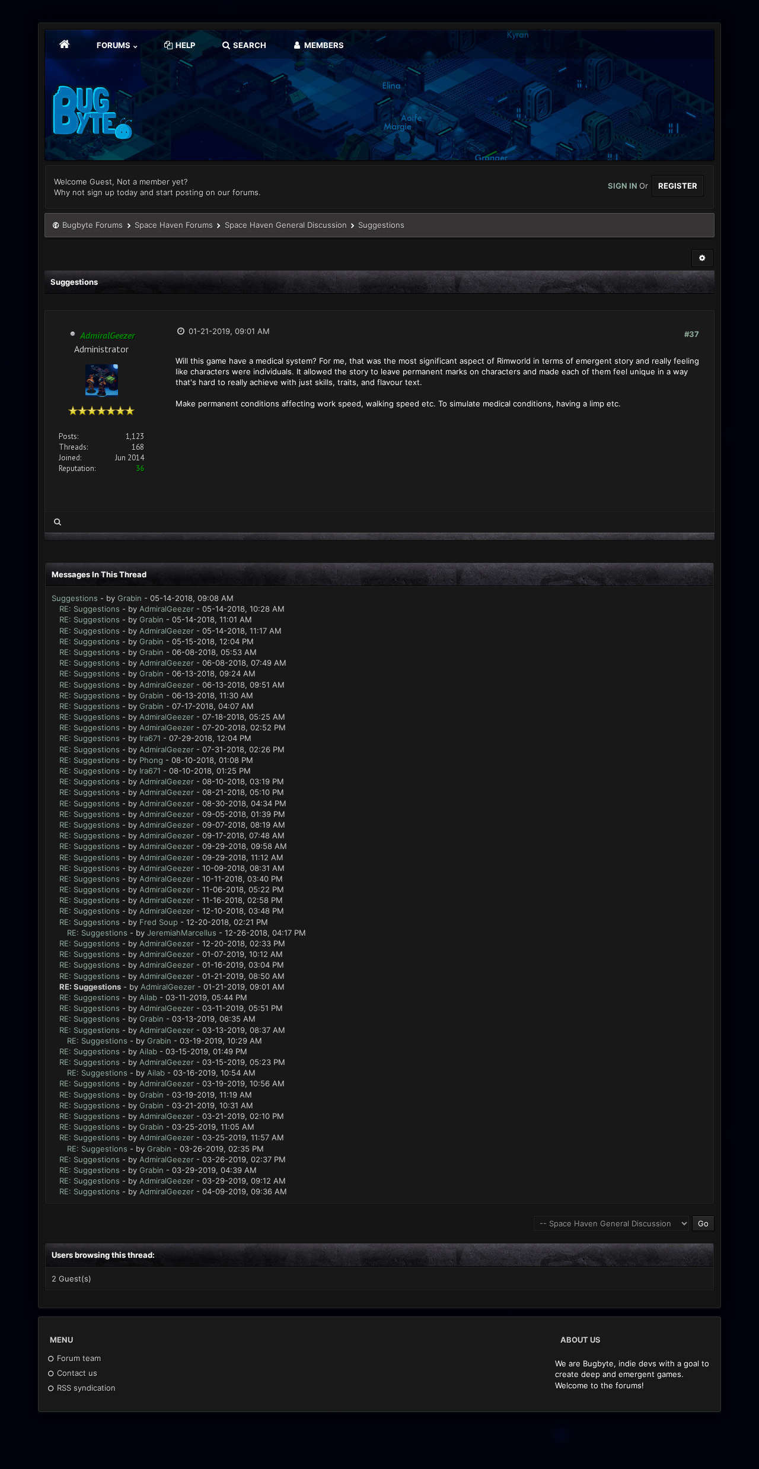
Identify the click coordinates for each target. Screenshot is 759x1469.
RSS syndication (85, 1387)
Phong (151, 760)
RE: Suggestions (89, 608)
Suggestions (75, 598)
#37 (691, 334)
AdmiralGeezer (166, 608)
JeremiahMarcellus (181, 932)
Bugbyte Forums (92, 225)
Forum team (78, 1358)
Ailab (148, 997)
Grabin (129, 598)
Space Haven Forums (174, 225)
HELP (184, 45)
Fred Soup (158, 922)
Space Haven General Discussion (286, 225)
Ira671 (150, 738)
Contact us (76, 1373)
